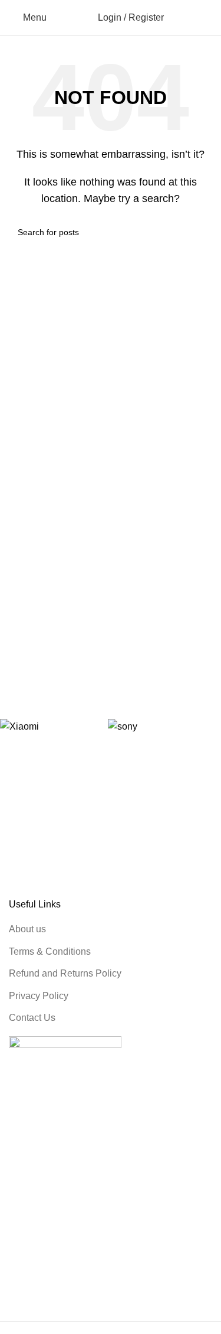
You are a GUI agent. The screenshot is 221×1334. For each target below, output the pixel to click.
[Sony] (156, 726)
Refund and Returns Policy (65, 973)
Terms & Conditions (50, 951)
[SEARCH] (198, 232)
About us (27, 929)
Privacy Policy (38, 996)
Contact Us (32, 1018)
